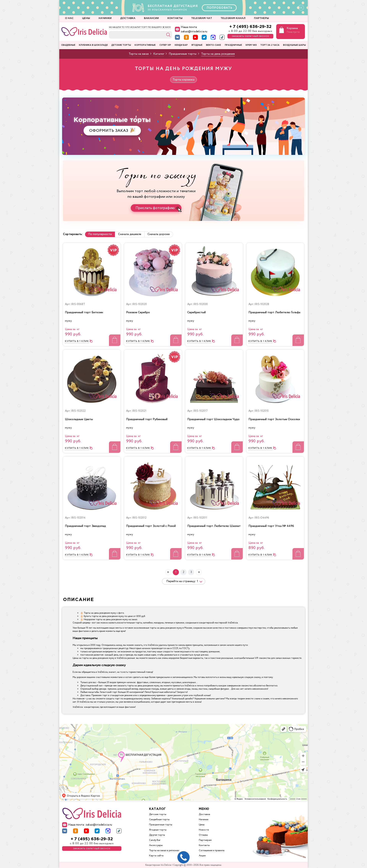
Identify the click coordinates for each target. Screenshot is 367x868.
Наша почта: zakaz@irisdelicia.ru (194, 29)
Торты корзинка (183, 79)
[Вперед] (199, 572)
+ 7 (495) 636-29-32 (250, 26)
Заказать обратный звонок (250, 36)
